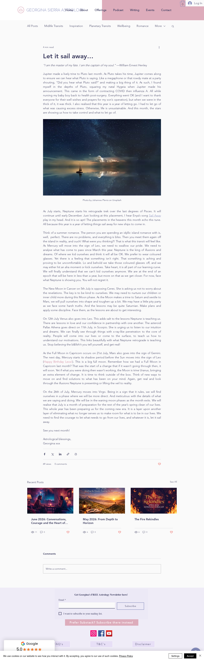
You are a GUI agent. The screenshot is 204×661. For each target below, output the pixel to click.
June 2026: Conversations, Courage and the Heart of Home (48, 521)
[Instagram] (93, 633)
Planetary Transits (100, 26)
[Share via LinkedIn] (60, 454)
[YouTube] (109, 633)
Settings (175, 655)
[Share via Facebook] (44, 454)
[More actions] (159, 47)
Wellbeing (123, 26)
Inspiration (76, 26)
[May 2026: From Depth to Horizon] (102, 501)
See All (173, 481)
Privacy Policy (126, 655)
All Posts (32, 26)
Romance (143, 26)
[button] (183, 3)
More (158, 26)
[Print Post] (75, 454)
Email (62, 599)
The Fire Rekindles (147, 519)
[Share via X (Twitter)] (52, 454)
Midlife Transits (53, 26)
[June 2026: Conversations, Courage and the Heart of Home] (50, 501)
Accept (190, 655)
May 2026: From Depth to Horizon (100, 521)
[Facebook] (101, 633)
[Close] (200, 655)
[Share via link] (67, 454)
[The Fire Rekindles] (154, 501)
